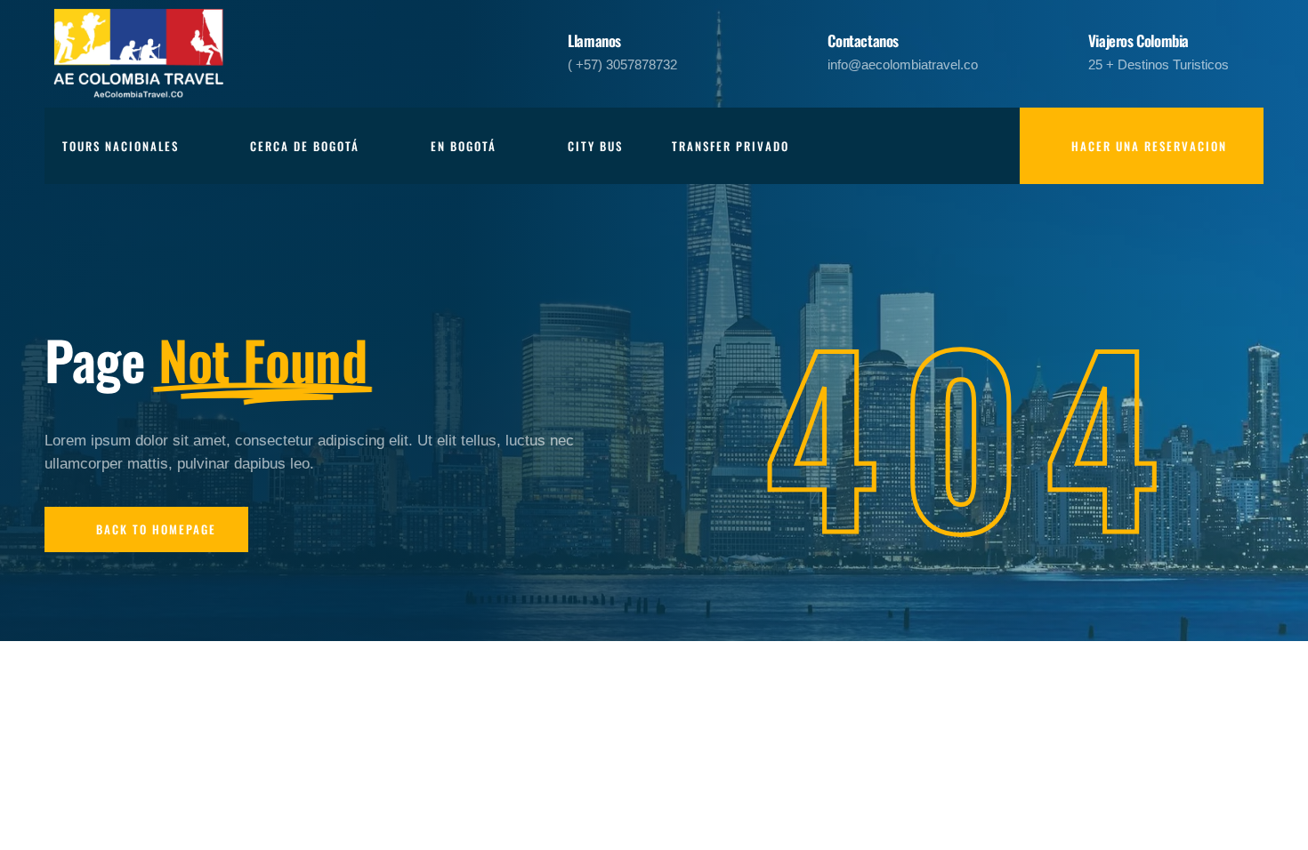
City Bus (595, 146)
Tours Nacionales (120, 146)
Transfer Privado (730, 146)
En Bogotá (464, 146)
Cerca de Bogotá (304, 146)
